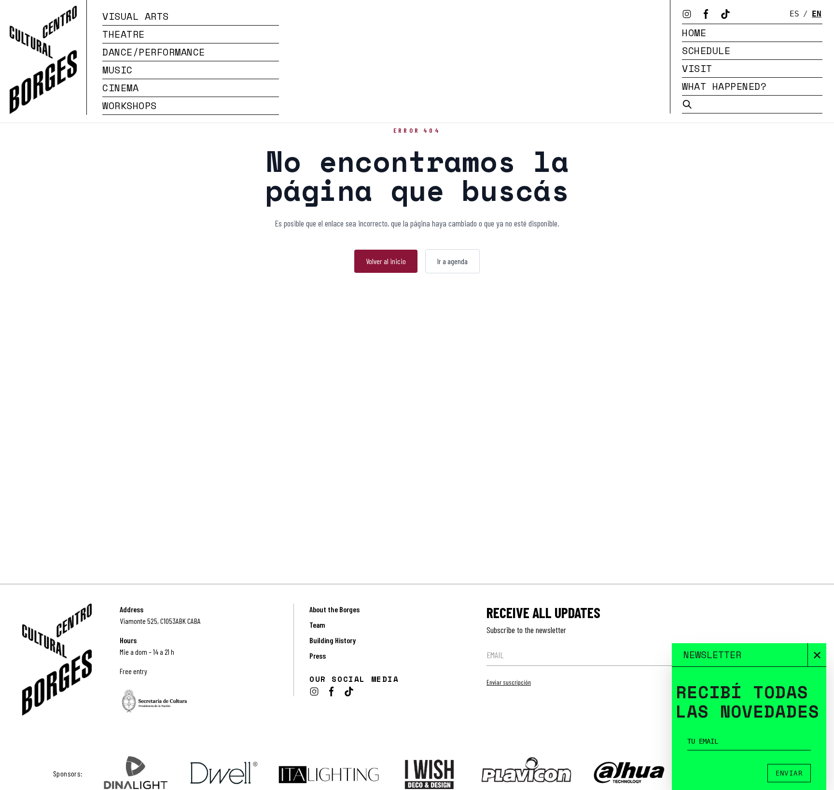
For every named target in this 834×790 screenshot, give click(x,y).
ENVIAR (789, 773)
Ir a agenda (452, 261)
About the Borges (334, 609)
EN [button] (816, 13)
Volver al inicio (386, 261)
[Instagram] (687, 14)
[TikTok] (725, 14)
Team (317, 624)
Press (317, 655)
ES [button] (794, 13)
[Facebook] (706, 14)
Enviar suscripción (508, 682)
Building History (332, 640)
